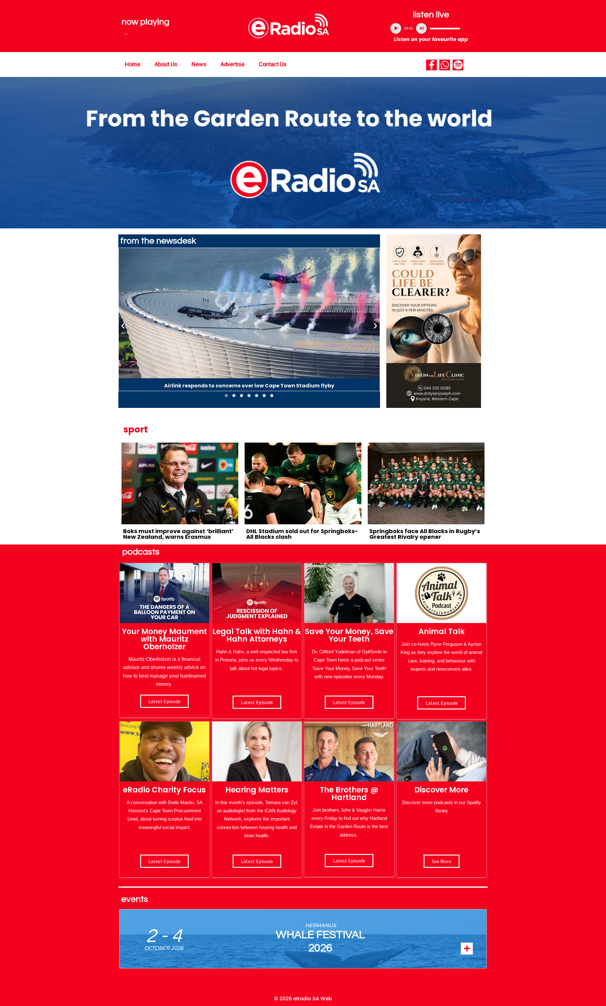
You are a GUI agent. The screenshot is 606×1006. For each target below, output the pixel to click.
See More (441, 861)
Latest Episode (349, 702)
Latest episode (164, 701)
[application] (431, 28)
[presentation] (123, 325)
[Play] (395, 28)
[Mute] (421, 28)
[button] (226, 395)
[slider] (444, 28)
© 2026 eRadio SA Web (303, 998)
